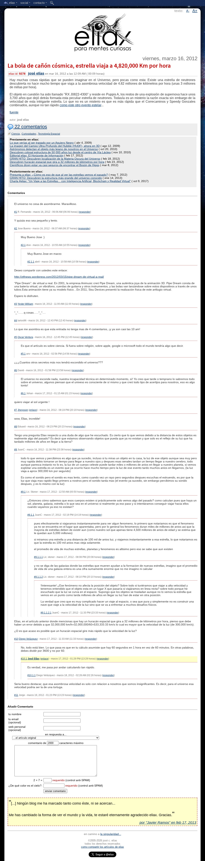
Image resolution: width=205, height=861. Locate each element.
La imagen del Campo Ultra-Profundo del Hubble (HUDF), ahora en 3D (55, 145)
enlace (33, 410)
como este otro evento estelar (80, 105)
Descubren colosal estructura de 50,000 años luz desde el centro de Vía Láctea (60, 152)
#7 (15, 410)
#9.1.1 (30, 514)
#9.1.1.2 (38, 576)
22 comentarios (30, 126)
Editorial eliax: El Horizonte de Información (36, 155)
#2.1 (23, 245)
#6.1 (23, 393)
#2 (15, 228)
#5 (15, 337)
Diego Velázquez (28, 638)
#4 (15, 320)
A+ (194, 10)
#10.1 (24, 658)
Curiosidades (29, 133)
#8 (15, 426)
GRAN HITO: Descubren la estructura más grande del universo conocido (56, 177)
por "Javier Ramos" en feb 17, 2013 (168, 823)
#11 (16, 695)
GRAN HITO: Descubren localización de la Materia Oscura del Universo (55, 158)
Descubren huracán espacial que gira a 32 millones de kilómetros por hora (57, 161)
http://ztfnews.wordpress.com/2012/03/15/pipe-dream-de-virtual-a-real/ (59, 276)
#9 (15, 449)
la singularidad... (110, 834)
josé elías (36, 73)
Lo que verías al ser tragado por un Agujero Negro (42, 142)
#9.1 (23, 491)
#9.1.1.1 (38, 557)
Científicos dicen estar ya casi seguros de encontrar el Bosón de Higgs (54, 165)
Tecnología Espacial (49, 133)
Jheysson (23, 410)
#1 (15, 211)
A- (187, 11)
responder (84, 211)
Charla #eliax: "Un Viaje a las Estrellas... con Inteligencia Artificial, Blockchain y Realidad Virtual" (70, 181)
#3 (15, 304)
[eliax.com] (102, 31)
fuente (14, 112)
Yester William (25, 304)
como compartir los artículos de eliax (102, 846)
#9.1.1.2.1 (46, 612)
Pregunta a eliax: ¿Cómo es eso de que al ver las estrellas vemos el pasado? (59, 174)
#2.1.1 (30, 261)
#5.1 (23, 353)
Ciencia (15, 133)
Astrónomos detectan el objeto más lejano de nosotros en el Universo (54, 149)
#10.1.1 (31, 675)
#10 (16, 638)
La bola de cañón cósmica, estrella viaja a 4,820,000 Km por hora (89, 65)
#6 (15, 370)
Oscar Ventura (25, 337)
